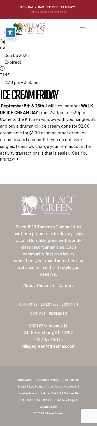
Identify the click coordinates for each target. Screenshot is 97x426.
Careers (66, 285)
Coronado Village (47, 379)
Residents (58, 313)
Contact (38, 313)
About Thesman (38, 285)
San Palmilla (43, 400)
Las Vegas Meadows (62, 386)
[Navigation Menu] (82, 29)
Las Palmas (37, 386)
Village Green (48, 406)
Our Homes (28, 304)
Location (70, 304)
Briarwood (25, 379)
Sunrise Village (65, 400)
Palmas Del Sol (51, 393)
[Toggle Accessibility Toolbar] (10, 32)
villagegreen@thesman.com (49, 346)
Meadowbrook (27, 393)
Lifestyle (49, 304)
